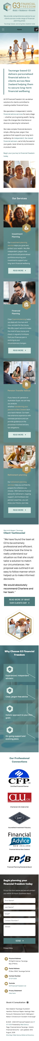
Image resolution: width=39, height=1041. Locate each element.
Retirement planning (17, 475)
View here (12, 993)
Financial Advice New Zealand (19, 849)
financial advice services (13, 114)
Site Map (9, 1035)
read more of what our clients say (19, 601)
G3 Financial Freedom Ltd (17, 986)
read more (18, 351)
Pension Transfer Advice (19, 391)
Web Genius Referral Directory (23, 1035)
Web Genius (24, 1025)
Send (18, 941)
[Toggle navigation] (3, 29)
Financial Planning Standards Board (19, 867)
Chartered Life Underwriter (19, 807)
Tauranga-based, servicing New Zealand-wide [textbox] (19, 24)
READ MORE (18, 271)
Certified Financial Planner (19, 786)
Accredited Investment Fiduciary (19, 828)
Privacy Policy (8, 948)
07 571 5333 (13, 979)
